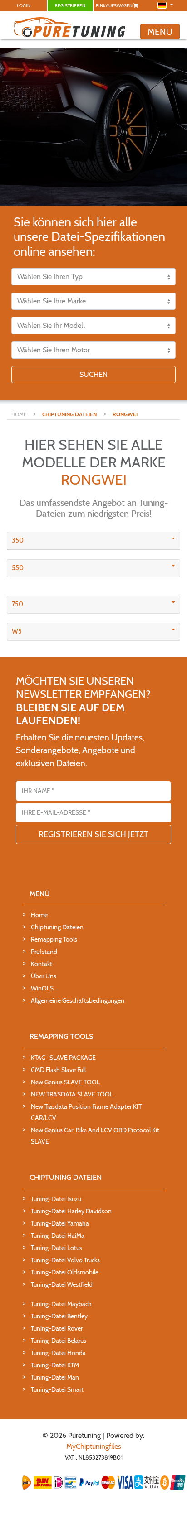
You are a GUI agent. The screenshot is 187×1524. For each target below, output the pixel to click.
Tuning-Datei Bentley (59, 1316)
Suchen (93, 374)
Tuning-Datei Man (55, 1377)
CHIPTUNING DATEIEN (69, 414)
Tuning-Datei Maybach (61, 1304)
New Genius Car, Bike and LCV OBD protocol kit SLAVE (95, 1135)
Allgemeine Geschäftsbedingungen (77, 1000)
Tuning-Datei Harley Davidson (71, 1211)
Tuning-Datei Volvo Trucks (65, 1260)
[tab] (93, 540)
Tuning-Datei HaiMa (57, 1235)
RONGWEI (125, 414)
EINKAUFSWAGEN (114, 6)
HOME (19, 414)
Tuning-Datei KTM (55, 1365)
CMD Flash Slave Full (58, 1070)
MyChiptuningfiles (93, 1446)
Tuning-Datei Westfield (62, 1284)
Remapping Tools (54, 939)
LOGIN (23, 6)
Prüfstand (44, 951)
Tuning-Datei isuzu (56, 1199)
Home (39, 915)
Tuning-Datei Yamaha (60, 1223)
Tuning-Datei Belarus (58, 1341)
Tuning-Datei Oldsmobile (64, 1272)
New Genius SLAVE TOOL (65, 1082)
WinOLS (42, 988)
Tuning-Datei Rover (57, 1328)
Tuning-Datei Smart (57, 1389)
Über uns (43, 976)
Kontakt (41, 964)
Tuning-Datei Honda (58, 1353)
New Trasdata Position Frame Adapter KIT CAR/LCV (86, 1112)
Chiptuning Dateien (57, 927)
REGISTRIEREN (70, 6)
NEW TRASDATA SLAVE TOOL (72, 1094)
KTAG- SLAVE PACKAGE (63, 1057)
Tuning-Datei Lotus (56, 1248)
